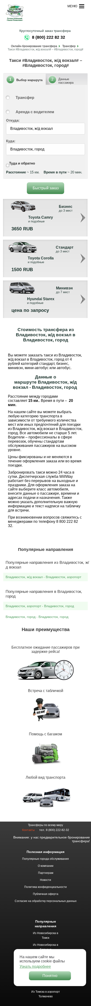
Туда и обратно (22, 163)
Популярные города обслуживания (45, 858)
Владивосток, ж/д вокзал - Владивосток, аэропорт (43, 577)
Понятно (49, 976)
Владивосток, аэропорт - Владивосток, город (40, 606)
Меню (72, 6)
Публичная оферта (45, 894)
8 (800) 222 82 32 (48, 37)
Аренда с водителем (35, 112)
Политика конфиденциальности (45, 887)
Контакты (28, 830)
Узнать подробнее (35, 967)
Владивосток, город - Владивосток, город (37, 617)
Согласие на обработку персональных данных (46, 901)
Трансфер (25, 98)
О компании (45, 866)
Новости (45, 880)
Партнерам (45, 873)
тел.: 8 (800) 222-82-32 (54, 830)
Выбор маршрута (29, 80)
